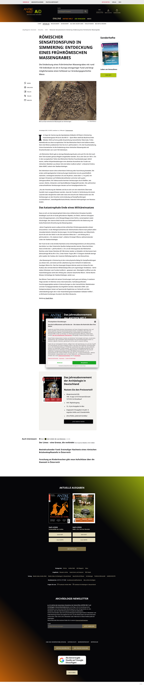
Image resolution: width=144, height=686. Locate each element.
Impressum (94, 642)
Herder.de (26, 2)
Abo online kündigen (89, 580)
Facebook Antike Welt (65, 584)
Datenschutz (72, 642)
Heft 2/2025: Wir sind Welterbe (56, 439)
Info (120, 2)
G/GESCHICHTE (111, 576)
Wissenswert (55, 23)
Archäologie (89, 576)
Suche (59, 8)
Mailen (29, 100)
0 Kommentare (69, 130)
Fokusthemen (89, 23)
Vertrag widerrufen (62, 648)
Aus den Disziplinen (76, 23)
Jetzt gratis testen (78, 421)
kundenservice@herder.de (74, 580)
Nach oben (72, 672)
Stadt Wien (49, 298)
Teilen (29, 92)
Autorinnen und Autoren (77, 572)
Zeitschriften (106, 2)
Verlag (114, 2)
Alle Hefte (60, 540)
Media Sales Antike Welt (39, 576)
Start (39, 23)
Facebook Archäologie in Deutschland (85, 584)
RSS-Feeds (88, 572)
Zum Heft (108, 75)
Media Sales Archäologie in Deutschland (59, 576)
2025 (46, 30)
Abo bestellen (72, 549)
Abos (89, 19)
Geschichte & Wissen (37, 2)
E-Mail (49, 623)
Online (57, 18)
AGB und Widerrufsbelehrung (56, 642)
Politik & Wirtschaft (52, 2)
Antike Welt (68, 19)
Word (29, 83)
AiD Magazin (80, 19)
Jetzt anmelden (89, 626)
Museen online (64, 572)
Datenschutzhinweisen (82, 620)
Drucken (30, 87)
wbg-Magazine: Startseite (29, 30)
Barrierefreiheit (83, 642)
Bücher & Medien (100, 23)
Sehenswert (65, 23)
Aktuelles (46, 23)
